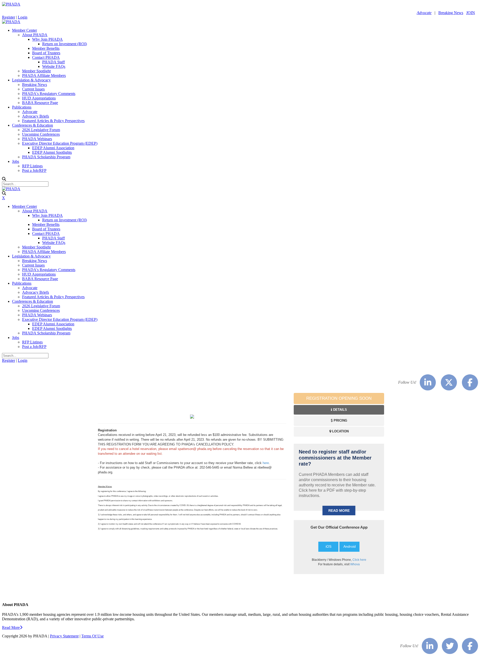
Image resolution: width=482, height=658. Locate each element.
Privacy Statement (64, 636)
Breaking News (450, 13)
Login (22, 17)
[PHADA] (11, 4)
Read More (11, 627)
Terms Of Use (92, 636)
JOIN (470, 13)
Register (8, 17)
